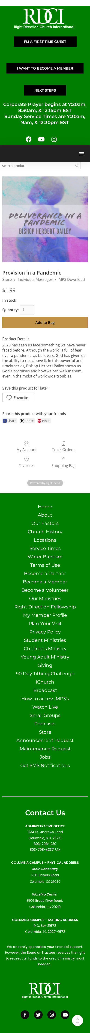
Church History (45, 531)
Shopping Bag (63, 465)
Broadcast (45, 690)
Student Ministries (45, 640)
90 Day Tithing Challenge (45, 673)
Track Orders (63, 449)
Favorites (27, 465)
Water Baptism (45, 557)
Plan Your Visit (45, 623)
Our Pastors (45, 523)
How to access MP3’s (45, 698)
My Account (26, 449)
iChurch (45, 682)
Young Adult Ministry (45, 657)
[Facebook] (28, 139)
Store (7, 279)
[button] (81, 153)
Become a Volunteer (45, 590)
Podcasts (45, 723)
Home (45, 506)
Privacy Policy (45, 632)
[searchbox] (40, 165)
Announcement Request (45, 740)
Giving (45, 665)
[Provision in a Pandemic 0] (45, 219)
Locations (45, 540)
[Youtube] (41, 139)
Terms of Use (45, 565)
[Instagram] (54, 139)
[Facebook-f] (25, 1014)
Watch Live (45, 707)
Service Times (45, 548)
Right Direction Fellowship (45, 607)
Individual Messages (35, 279)
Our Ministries (45, 598)
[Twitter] (38, 1014)
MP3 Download (72, 279)
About (45, 515)
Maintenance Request (45, 749)
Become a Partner (45, 573)
